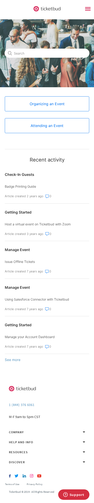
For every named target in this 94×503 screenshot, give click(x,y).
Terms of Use (12, 484)
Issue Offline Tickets (20, 262)
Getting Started (18, 212)
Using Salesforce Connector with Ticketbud (37, 299)
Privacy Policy (35, 484)
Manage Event (17, 249)
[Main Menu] (88, 9)
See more (13, 360)
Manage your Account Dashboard (30, 337)
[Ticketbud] (47, 9)
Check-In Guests (19, 174)
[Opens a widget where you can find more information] (73, 495)
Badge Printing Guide (20, 186)
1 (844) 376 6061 (21, 405)
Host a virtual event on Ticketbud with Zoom (38, 224)
